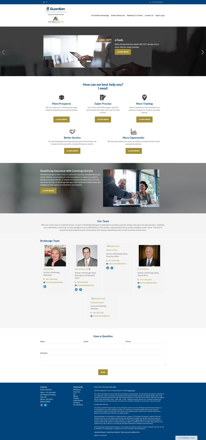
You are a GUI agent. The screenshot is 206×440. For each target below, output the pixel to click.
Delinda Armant (97, 302)
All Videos (76, 402)
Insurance (76, 392)
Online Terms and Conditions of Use (130, 432)
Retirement (77, 390)
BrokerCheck (131, 390)
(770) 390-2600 (157, 2)
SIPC (141, 420)
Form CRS (112, 387)
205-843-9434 (82, 282)
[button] (100, 15)
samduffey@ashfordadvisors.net (86, 285)
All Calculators (78, 405)
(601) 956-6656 (52, 279)
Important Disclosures (100, 432)
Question (44, 353)
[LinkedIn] (44, 2)
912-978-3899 (114, 260)
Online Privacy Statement (113, 432)
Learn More (123, 52)
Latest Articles (78, 400)
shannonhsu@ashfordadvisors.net (118, 263)
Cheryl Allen (48, 269)
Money (75, 396)
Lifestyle (76, 398)
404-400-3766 (98, 312)
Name (42, 341)
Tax (74, 394)
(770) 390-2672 (146, 279)
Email (86, 341)
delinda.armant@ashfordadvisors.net (102, 316)
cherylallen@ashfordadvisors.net (55, 282)
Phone (128, 341)
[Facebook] (46, 2)
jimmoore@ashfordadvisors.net (149, 282)
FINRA (137, 420)
